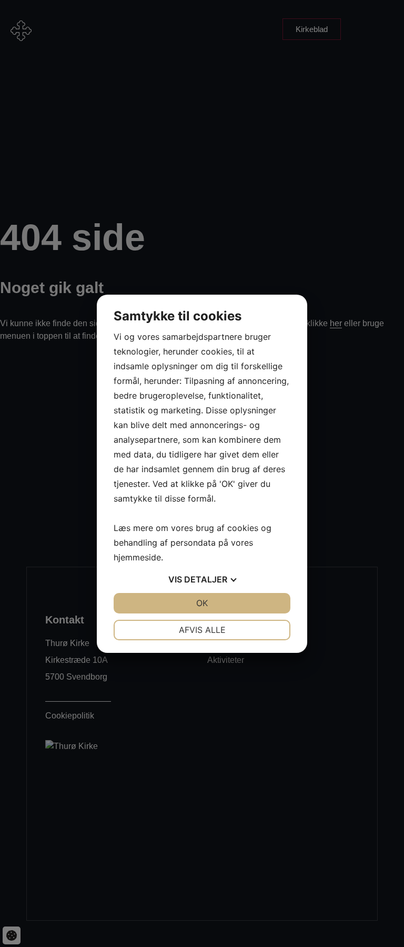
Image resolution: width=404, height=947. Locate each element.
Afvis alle (202, 630)
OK (202, 603)
